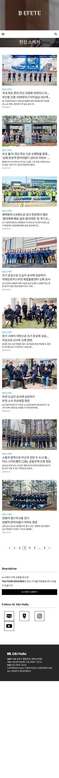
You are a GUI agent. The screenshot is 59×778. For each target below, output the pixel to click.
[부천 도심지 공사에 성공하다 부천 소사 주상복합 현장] (29, 374)
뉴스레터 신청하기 (29, 592)
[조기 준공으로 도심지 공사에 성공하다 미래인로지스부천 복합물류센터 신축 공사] (29, 252)
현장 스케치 (7, 90)
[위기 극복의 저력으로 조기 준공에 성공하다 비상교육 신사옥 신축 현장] (29, 313)
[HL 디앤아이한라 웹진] (30, 34)
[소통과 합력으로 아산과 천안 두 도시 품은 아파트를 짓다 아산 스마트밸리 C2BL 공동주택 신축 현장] (29, 434)
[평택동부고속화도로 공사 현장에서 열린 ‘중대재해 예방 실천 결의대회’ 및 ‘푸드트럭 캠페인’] (29, 191)
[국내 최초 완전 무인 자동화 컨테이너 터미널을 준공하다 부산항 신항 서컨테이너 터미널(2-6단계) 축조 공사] (29, 70)
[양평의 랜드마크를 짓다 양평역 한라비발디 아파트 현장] (29, 495)
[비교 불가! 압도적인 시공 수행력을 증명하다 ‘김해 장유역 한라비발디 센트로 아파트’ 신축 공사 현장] (29, 131)
